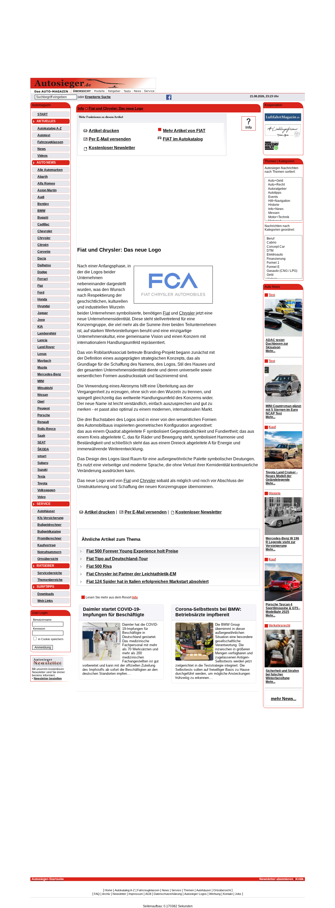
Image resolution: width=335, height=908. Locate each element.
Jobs (238, 893)
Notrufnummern (49, 552)
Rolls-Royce (46, 429)
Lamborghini (46, 333)
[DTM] (283, 251)
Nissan (42, 395)
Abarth (42, 177)
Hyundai (43, 306)
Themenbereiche (50, 580)
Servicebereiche (49, 573)
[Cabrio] (283, 243)
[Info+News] (283, 209)
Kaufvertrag (46, 545)
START (42, 114)
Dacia (41, 258)
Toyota (42, 483)
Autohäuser (46, 511)
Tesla (41, 476)
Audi (40, 197)
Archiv (106, 893)
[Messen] (283, 213)
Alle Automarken (50, 170)
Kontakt (228, 893)
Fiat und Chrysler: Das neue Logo (116, 108)
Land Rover (46, 347)
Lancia (42, 340)
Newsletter (119, 893)
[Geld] (283, 275)
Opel (40, 401)
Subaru (42, 463)
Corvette (44, 251)
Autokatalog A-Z (49, 128)
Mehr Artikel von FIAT (184, 130)
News (41, 149)
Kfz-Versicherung (50, 518)
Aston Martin (47, 190)
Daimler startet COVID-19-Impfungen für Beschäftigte (113, 612)
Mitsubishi (45, 388)
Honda (42, 299)
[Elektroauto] (283, 255)
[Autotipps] (283, 193)
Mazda (42, 367)
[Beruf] (283, 239)
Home (108, 890)
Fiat (40, 286)
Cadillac (43, 224)
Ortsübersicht (47, 559)
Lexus (42, 354)
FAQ (97, 893)
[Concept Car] (283, 247)
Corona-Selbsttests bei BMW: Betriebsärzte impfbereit (208, 612)
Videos (42, 156)
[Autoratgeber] (283, 189)
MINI (40, 381)
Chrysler (44, 238)
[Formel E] (283, 267)
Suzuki (42, 470)
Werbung (215, 893)
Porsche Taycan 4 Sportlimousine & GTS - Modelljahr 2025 (283, 608)
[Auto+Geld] (283, 181)
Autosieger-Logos (195, 893)
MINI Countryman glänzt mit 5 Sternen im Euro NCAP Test (283, 409)
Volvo (41, 497)
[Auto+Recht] (283, 185)
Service (176, 890)
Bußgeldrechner (49, 525)
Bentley (43, 204)
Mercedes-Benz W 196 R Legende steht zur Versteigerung (282, 542)
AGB (148, 893)
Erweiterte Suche (98, 97)
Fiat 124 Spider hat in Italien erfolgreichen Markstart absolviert (147, 581)
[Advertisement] (167, 38)
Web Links (45, 601)
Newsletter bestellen (48, 678)
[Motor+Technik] (283, 217)
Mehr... (270, 351)
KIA (40, 326)
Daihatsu (44, 265)
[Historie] (283, 205)
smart (41, 456)
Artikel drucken (104, 130)
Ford (40, 292)
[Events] (283, 197)
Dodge (42, 272)
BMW (41, 211)
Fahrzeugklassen (50, 142)
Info (81, 108)
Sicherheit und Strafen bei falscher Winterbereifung (282, 674)
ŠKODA (43, 449)
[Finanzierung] (283, 259)
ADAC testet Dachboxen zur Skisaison (277, 343)
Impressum (136, 893)
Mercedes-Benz (49, 374)
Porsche (43, 415)
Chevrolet (44, 231)
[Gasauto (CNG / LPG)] (283, 271)
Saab (41, 435)
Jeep (41, 320)
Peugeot (43, 408)
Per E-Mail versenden (110, 139)
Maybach (44, 361)
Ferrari (42, 279)
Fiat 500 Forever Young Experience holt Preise (132, 551)
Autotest (43, 135)
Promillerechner (49, 538)
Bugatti (42, 217)
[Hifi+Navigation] (283, 201)
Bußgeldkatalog (49, 531)
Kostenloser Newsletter (112, 147)
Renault (43, 422)
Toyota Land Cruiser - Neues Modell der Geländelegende (282, 476)
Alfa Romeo (46, 183)
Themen (188, 890)
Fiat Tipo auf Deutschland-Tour (117, 558)
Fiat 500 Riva (99, 566)
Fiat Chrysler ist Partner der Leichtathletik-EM (131, 574)
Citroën (42, 245)
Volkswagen (46, 490)
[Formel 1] (283, 263)
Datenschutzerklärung (168, 893)
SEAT (41, 442)
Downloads (45, 594)
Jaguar (42, 313)
